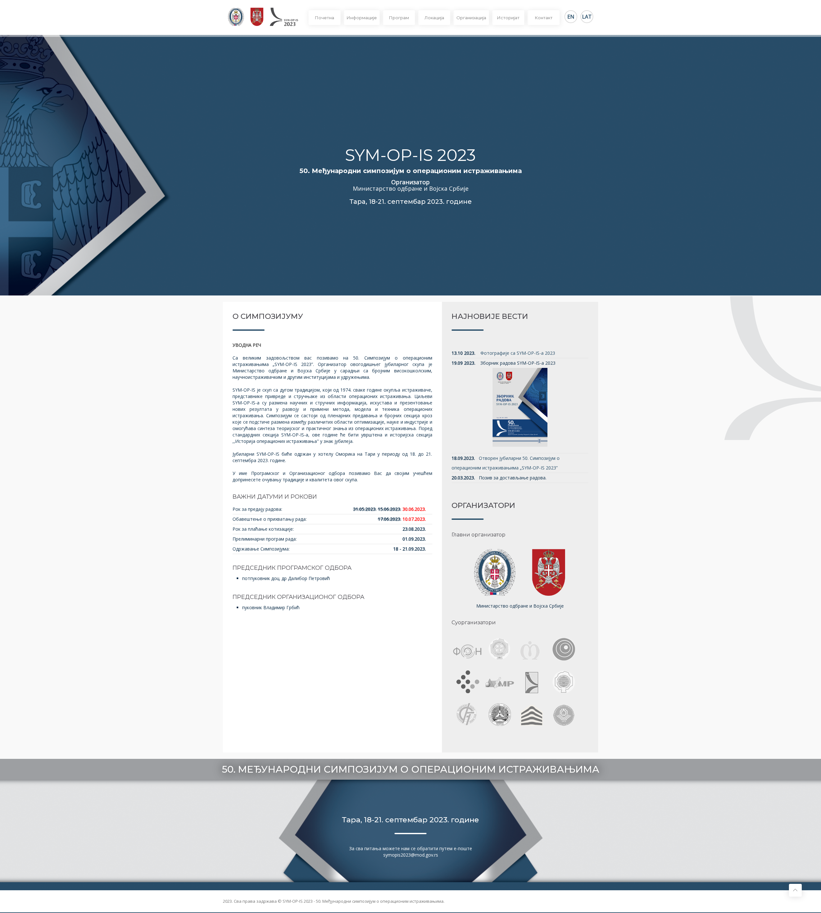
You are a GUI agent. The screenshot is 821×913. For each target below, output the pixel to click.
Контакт (544, 17)
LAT (587, 16)
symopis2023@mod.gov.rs (410, 855)
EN (570, 16)
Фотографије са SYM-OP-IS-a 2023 (517, 353)
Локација (434, 17)
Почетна (324, 17)
